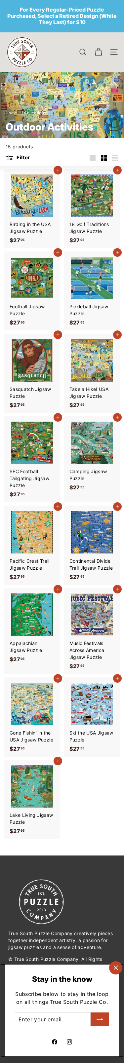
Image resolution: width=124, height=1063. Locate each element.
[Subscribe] (100, 1019)
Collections (35, 112)
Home (12, 112)
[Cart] (98, 52)
